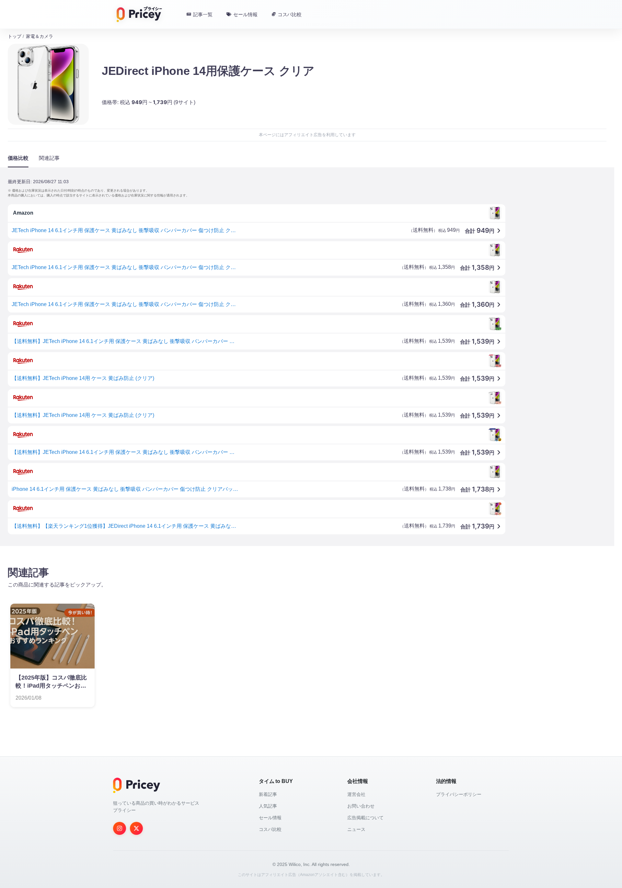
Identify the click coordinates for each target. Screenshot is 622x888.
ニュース (356, 829)
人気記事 (268, 806)
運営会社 (356, 794)
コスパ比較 (270, 829)
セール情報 (270, 817)
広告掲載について (365, 817)
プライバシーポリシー (458, 794)
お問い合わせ (360, 806)
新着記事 (268, 794)
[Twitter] (136, 828)
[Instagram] (119, 828)
